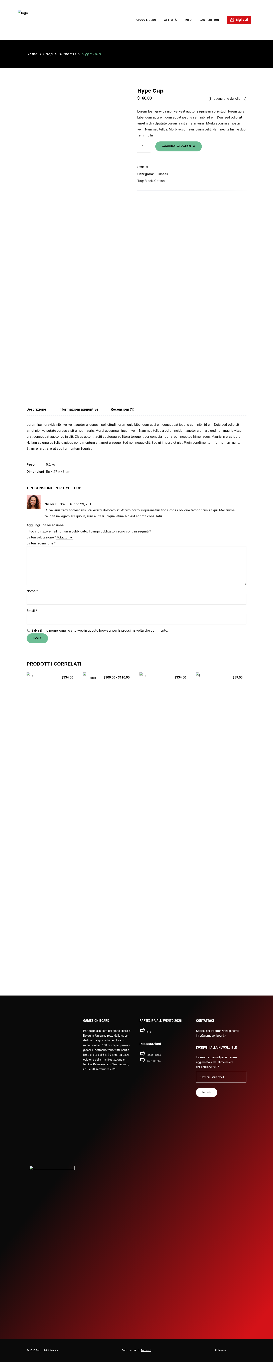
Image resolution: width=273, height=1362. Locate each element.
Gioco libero (153, 1054)
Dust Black (108, 950)
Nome (32, 591)
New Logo (51, 950)
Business (67, 54)
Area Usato (153, 1061)
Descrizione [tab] (36, 409)
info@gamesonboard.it (211, 1035)
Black (149, 181)
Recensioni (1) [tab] (123, 409)
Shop (48, 54)
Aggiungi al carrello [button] (51, 961)
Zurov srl (146, 1350)
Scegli (108, 961)
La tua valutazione (41, 537)
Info (148, 1031)
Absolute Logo (164, 950)
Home (32, 54)
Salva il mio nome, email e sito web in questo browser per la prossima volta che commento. (99, 630)
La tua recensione (41, 543)
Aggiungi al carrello (178, 146)
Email (32, 611)
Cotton (159, 181)
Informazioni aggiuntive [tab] (78, 409)
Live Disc (221, 950)
